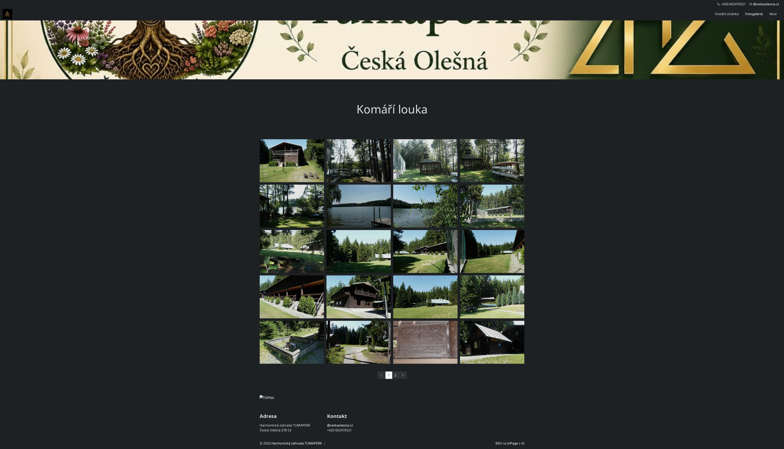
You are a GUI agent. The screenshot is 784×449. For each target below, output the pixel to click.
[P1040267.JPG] (492, 251)
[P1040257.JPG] (425, 206)
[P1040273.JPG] (492, 296)
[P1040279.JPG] (425, 342)
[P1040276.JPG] (358, 342)
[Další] (403, 375)
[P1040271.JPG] (358, 296)
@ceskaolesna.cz (766, 4)
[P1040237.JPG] (492, 342)
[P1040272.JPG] (425, 296)
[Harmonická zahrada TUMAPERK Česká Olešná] (7, 13)
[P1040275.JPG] (292, 342)
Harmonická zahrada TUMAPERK (296, 443)
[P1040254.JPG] (292, 206)
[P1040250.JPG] (358, 160)
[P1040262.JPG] (292, 251)
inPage (512, 443)
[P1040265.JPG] (292, 160)
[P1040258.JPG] (492, 206)
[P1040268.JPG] (292, 296)
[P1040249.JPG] (425, 251)
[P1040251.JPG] (425, 160)
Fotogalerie (754, 14)
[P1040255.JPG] (358, 206)
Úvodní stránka (727, 14)
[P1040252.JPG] (492, 160)
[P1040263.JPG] (358, 251)
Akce (773, 14)
